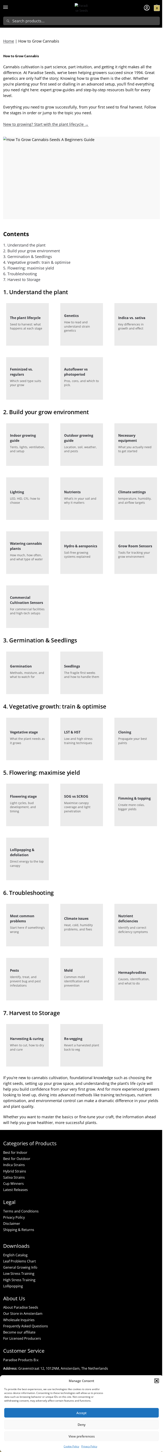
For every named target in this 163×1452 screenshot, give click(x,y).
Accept (81, 1413)
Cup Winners (13, 1183)
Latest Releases (15, 1189)
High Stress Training (19, 1280)
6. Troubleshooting (20, 273)
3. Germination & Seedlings (27, 256)
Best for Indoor (15, 1152)
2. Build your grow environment (31, 250)
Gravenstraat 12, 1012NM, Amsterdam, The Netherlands (63, 1368)
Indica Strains (14, 1164)
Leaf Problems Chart (19, 1261)
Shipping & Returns (18, 1229)
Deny (82, 1424)
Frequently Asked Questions (25, 1326)
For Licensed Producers (22, 1338)
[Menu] (9, 7)
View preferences (82, 1436)
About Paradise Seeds (20, 1307)
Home (8, 41)
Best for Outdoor (16, 1158)
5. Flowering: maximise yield (28, 268)
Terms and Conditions (21, 1211)
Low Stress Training (18, 1273)
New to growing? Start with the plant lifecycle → (46, 124)
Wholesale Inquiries (19, 1320)
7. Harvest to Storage (21, 279)
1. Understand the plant (24, 245)
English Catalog (15, 1255)
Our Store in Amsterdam (22, 1313)
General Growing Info (20, 1267)
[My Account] (146, 7)
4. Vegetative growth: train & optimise (36, 262)
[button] (157, 1381)
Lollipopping (13, 1286)
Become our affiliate (19, 1332)
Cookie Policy (71, 1446)
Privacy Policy (89, 1446)
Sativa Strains (14, 1177)
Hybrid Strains (14, 1171)
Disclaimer (11, 1223)
